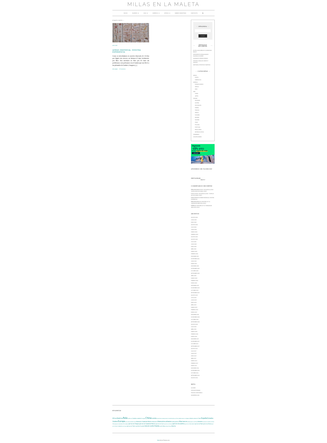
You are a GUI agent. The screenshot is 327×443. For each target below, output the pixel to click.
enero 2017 (194, 365)
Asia (145, 13)
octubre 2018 (194, 319)
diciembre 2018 (195, 314)
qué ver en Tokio (131, 426)
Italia (196, 122)
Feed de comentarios (196, 392)
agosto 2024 (194, 224)
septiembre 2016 (195, 375)
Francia (197, 110)
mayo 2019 (194, 302)
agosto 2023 (194, 236)
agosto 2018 (194, 324)
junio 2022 (194, 244)
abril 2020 (193, 275)
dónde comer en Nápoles (184, 418)
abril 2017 (193, 358)
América (156, 13)
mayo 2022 (194, 246)
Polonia (197, 124)
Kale (158, 440)
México (197, 86)
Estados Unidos (199, 84)
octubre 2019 (194, 290)
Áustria (174, 426)
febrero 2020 (194, 280)
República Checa (199, 132)
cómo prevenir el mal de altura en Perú (170, 418)
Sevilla (160, 426)
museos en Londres (207, 421)
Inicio (125, 13)
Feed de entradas (195, 390)
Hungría (197, 115)
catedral (139, 418)
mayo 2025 (194, 222)
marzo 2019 (194, 307)
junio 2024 (194, 229)
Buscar (203, 35)
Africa (166, 13)
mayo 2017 (194, 355)
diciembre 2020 (195, 266)
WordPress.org (195, 395)
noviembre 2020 (195, 268)
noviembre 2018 (195, 317)
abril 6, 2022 (114, 45)
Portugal (197, 127)
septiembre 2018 (195, 321)
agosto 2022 (194, 239)
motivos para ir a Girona (192, 421)
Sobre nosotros (180, 13)
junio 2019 (194, 300)
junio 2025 (194, 219)
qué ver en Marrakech (189, 423)
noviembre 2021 (195, 258)
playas (127, 423)
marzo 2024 (194, 232)
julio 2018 (193, 326)
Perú (196, 89)
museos (200, 421)
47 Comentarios (122, 69)
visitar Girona (168, 426)
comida (154, 418)
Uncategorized (197, 136)
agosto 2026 (194, 217)
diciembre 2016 (195, 368)
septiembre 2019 (195, 292)
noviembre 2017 (195, 341)
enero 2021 (194, 263)
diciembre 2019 (195, 285)
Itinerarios (196, 134)
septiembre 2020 (195, 273)
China (196, 93)
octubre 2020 (194, 270)
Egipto (116, 69)
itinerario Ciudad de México (144, 421)
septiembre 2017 (195, 346)
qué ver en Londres (178, 424)
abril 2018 (193, 329)
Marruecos (198, 79)
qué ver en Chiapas (133, 423)
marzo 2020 (194, 278)
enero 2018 (194, 336)
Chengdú (143, 418)
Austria (197, 102)
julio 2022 (193, 241)
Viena (163, 426)
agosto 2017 (194, 348)
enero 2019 (194, 312)
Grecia (196, 112)
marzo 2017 (194, 360)
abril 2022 (193, 249)
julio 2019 (193, 297)
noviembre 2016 (195, 370)
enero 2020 (194, 283)
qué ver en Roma (207, 423)
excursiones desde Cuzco (130, 421)
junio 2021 (194, 261)
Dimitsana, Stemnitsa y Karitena (201, 64)
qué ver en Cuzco (160, 423)
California (130, 418)
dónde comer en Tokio (195, 418)
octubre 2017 (194, 343)
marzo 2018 (194, 331)
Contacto (194, 13)
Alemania (197, 100)
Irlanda (197, 117)
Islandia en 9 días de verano (200, 58)
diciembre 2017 (195, 338)
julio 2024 (193, 227)
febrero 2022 (194, 253)
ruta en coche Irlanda (151, 426)
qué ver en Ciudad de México (147, 423)
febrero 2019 (194, 309)
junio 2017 (194, 353)
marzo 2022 (194, 251)
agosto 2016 (194, 377)
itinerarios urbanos (164, 421)
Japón (196, 96)
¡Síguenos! (202, 179)
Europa (135, 13)
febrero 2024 (194, 234)
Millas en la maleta (163, 4)
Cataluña (134, 418)
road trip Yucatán (139, 426)
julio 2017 (193, 351)
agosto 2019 (194, 295)
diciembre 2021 (195, 256)
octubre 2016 (194, 372)
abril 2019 (193, 304)
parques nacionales (119, 423)
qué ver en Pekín (199, 423)
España (197, 107)
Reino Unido (198, 129)
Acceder (193, 387)
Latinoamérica (175, 421)
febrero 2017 (194, 363)
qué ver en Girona (168, 423)
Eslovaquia (198, 105)
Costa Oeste (159, 418)
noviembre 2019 (195, 287)
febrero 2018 (194, 334)
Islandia (197, 119)
